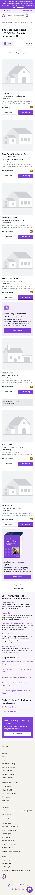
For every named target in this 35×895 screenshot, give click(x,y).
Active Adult (5, 807)
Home (3, 22)
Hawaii (22, 22)
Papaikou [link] (30, 22)
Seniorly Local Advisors (9, 844)
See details (9, 112)
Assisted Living (13, 22)
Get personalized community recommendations (12, 402)
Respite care (6, 804)
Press (3, 760)
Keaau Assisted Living (10, 712)
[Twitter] (19, 889)
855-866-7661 (27, 11)
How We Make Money (8, 764)
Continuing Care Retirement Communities (17, 623)
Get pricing (26, 112)
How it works (6, 837)
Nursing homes (6, 814)
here (22, 7)
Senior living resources (9, 830)
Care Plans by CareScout (10, 827)
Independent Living (8, 602)
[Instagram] (16, 889)
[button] (27, 15)
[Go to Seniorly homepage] (9, 885)
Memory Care (7, 613)
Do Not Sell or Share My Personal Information (16, 870)
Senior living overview (8, 818)
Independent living (7, 790)
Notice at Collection (8, 863)
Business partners (7, 777)
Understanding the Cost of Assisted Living (17, 677)
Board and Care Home (10, 646)
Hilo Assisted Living (9, 707)
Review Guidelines (7, 770)
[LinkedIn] (23, 889)
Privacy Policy (6, 860)
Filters (8, 43)
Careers (4, 757)
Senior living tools (7, 833)
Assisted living (6, 786)
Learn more (17, 577)
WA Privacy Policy (7, 867)
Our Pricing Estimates (8, 767)
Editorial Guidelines (8, 774)
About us (4, 750)
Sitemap (25, 885)
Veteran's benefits (7, 847)
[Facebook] (12, 889)
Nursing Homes (7, 634)
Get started (17, 733)
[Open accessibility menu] (4, 876)
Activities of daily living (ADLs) (11, 851)
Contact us (5, 753)
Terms (4, 874)
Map (30, 43)
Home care (5, 800)
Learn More (17, 330)
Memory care (6, 797)
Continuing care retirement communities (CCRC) (17, 811)
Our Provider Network (8, 840)
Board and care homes (9, 793)
